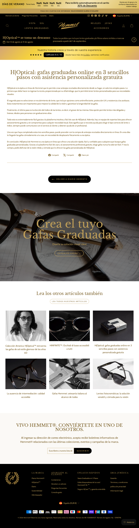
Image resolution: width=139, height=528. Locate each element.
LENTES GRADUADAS (37, 28)
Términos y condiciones (119, 482)
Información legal (116, 491)
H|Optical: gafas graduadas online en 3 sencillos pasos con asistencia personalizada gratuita (113, 349)
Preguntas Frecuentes (30, 16)
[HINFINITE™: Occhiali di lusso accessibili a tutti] (69, 326)
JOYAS (108, 23)
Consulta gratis (56, 492)
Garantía (43, 16)
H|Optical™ (36, 482)
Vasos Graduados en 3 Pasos (88, 478)
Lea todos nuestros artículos (69, 301)
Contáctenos (56, 480)
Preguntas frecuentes (59, 488)
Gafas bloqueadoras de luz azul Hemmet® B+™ (89, 483)
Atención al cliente (12, 16)
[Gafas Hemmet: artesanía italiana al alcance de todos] (69, 374)
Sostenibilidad (37, 491)
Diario (51, 16)
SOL (42, 23)
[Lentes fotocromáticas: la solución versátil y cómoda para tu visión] (113, 374)
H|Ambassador (37, 495)
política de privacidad (118, 486)
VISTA (32, 23)
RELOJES (96, 23)
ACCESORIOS (101, 28)
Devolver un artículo (58, 484)
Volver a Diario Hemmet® (71, 179)
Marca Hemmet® (38, 478)
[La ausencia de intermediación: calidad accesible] (25, 374)
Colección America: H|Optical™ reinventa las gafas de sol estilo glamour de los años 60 (25, 349)
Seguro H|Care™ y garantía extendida (91, 489)
